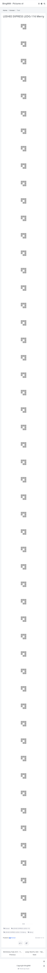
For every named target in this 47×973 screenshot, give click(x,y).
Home (5, 10)
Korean (12, 10)
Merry (31, 932)
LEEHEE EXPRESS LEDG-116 (21, 928)
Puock (27, 969)
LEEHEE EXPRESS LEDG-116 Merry (15, 932)
